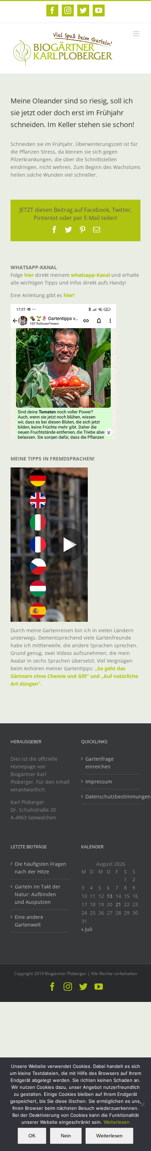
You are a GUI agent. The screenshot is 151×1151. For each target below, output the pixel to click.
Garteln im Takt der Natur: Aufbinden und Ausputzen (37, 894)
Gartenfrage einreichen (99, 762)
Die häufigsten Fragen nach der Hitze (40, 868)
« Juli (86, 929)
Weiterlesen (117, 1122)
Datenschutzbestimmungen (111, 796)
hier (29, 275)
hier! (70, 295)
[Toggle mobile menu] (136, 33)
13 (109, 896)
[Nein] (142, 1104)
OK (31, 1135)
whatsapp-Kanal (90, 275)
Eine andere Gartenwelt (29, 921)
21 (118, 904)
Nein (66, 1135)
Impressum (98, 781)
